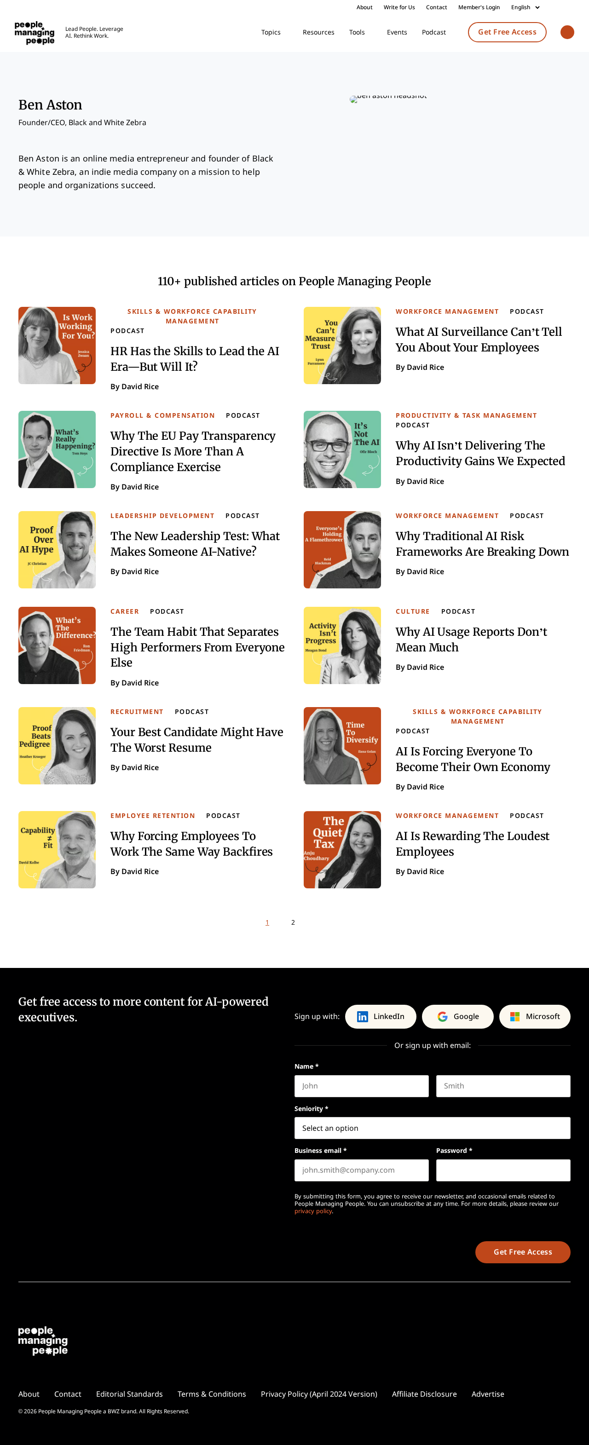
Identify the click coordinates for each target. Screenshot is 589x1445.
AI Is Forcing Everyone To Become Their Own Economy (473, 759)
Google (466, 1016)
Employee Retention (152, 815)
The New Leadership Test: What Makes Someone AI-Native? (195, 543)
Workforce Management (447, 311)
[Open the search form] (567, 33)
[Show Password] (566, 1170)
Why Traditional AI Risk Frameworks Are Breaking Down (482, 543)
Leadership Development (162, 515)
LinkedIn (389, 1016)
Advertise (488, 1394)
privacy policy (313, 1211)
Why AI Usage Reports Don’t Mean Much (471, 639)
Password (454, 1150)
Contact (436, 7)
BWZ (114, 1411)
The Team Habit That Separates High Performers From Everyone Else (197, 646)
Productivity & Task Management (466, 415)
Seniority (311, 1108)
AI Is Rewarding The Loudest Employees (472, 843)
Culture (413, 611)
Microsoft (543, 1016)
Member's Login (479, 7)
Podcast (434, 32)
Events (397, 32)
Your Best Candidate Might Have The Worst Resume (196, 739)
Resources (319, 32)
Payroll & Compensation (162, 415)
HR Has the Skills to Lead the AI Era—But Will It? (194, 358)
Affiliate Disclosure (424, 1394)
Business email (320, 1150)
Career (124, 611)
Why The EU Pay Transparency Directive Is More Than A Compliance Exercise (193, 450)
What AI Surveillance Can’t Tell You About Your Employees (479, 339)
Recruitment (137, 711)
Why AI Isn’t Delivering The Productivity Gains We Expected (481, 453)
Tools (357, 32)
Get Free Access (507, 32)
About (365, 7)
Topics (271, 32)
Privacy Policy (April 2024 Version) (319, 1394)
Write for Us (399, 7)
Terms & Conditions (212, 1394)
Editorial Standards (129, 1394)
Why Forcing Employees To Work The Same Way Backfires (191, 843)
